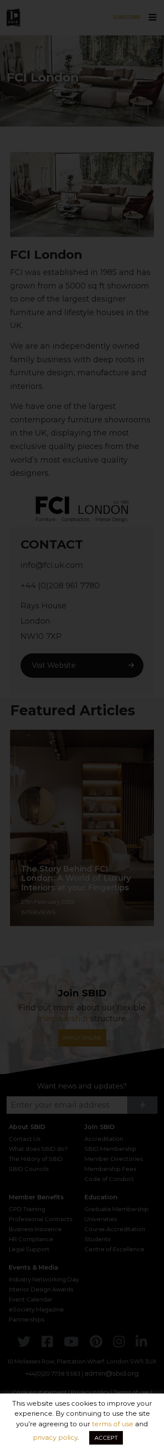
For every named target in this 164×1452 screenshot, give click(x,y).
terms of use (112, 1424)
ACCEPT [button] (106, 1437)
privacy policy (55, 1437)
